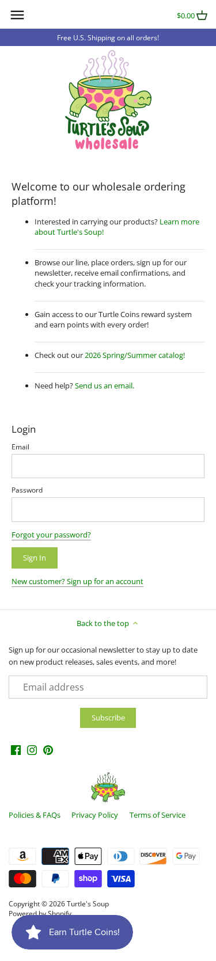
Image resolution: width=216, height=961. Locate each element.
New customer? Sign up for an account (77, 581)
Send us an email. (104, 385)
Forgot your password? (51, 534)
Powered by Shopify (40, 913)
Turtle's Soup (88, 903)
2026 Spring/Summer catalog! (135, 355)
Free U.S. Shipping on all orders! (108, 37)
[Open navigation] (17, 15)
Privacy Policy (94, 815)
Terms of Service (157, 815)
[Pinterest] (48, 749)
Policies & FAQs (34, 815)
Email (20, 447)
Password (27, 490)
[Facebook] (16, 749)
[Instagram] (32, 749)
